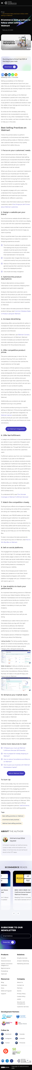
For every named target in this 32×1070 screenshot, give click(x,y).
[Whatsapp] (12, 74)
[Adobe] (21, 1023)
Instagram (8, 1038)
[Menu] (2, 3)
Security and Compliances (21, 1003)
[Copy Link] (16, 74)
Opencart (4, 974)
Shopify (3, 958)
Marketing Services (23, 963)
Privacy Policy (21, 993)
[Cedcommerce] (24, 1061)
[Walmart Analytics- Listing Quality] (16, 656)
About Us (20, 982)
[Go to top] (27, 1060)
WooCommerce (6, 961)
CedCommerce (24, 805)
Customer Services (23, 1006)
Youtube (22, 1034)
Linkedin (22, 1038)
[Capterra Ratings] (5, 1052)
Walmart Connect (23, 334)
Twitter (7, 1043)
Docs (2, 988)
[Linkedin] (9, 74)
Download (8, 67)
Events (19, 991)
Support (3, 993)
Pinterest (22, 1043)
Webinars (4, 985)
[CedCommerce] (10, 2)
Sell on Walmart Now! (16, 773)
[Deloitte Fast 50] (16, 1052)
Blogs (3, 12)
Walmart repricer (6, 415)
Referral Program (6, 991)
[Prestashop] (7, 1023)
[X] (6, 74)
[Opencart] (7, 1016)
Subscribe (6, 942)
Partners (19, 988)
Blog (2, 982)
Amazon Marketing (23, 961)
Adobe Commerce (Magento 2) (6, 964)
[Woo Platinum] (21, 1017)
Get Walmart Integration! (16, 429)
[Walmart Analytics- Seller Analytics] (16, 684)
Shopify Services (22, 958)
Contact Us (20, 985)
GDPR (19, 999)
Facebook (8, 1034)
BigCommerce (5, 968)
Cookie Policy (21, 996)
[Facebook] (2, 74)
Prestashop (4, 971)
